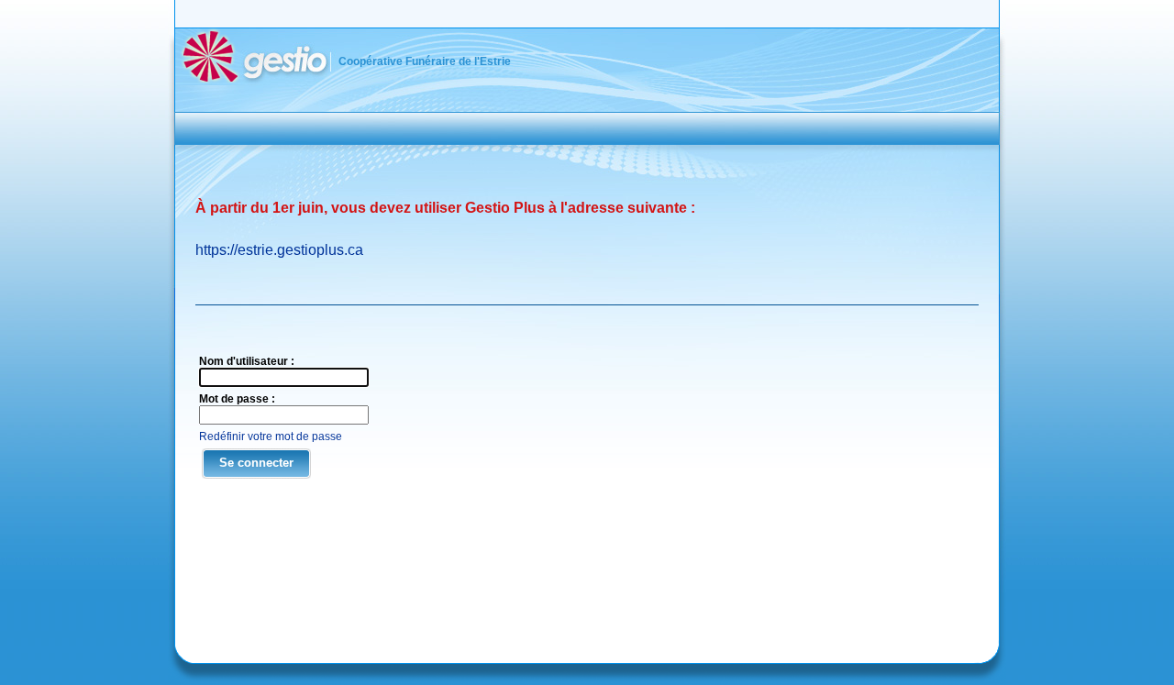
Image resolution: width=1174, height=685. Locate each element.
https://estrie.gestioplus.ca (279, 250)
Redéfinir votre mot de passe (270, 436)
